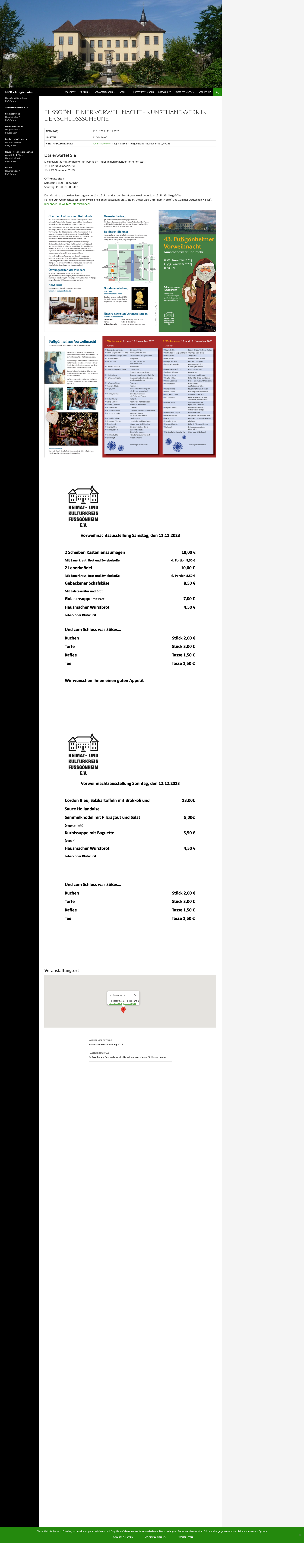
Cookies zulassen (123, 1537)
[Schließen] (135, 995)
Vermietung (205, 92)
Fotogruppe (164, 92)
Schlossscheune (101, 143)
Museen (84, 92)
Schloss (8, 167)
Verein (123, 92)
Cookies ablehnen (155, 1537)
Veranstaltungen (104, 92)
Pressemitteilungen (143, 92)
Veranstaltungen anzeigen (122, 1003)
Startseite (70, 92)
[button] (123, 1010)
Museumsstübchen (14, 126)
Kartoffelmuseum (184, 92)
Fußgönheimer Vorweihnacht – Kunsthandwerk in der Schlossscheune (127, 1055)
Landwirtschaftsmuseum (16, 139)
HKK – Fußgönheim (19, 92)
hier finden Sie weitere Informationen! (67, 203)
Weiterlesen (186, 1537)
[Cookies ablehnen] (299, 1535)
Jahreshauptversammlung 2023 (106, 1042)
